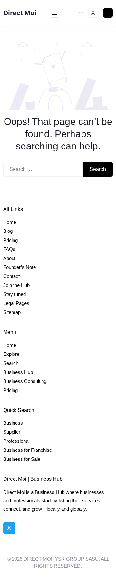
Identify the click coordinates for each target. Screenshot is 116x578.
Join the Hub (16, 285)
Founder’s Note (19, 267)
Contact (11, 276)
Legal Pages (16, 303)
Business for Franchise (27, 450)
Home (9, 222)
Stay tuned (14, 294)
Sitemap (12, 312)
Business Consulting (24, 381)
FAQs (9, 249)
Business (13, 423)
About (9, 258)
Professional (16, 441)
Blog (8, 231)
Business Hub (18, 372)
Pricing (10, 240)
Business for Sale (21, 459)
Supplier (11, 432)
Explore (11, 354)
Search (10, 363)
